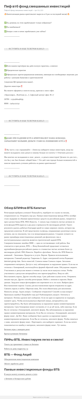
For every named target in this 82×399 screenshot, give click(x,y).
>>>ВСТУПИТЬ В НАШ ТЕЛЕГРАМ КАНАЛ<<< (26, 49)
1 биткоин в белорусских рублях (17, 378)
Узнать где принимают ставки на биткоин (21, 344)
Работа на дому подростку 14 (16, 349)
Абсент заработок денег (14, 363)
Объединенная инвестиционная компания (21, 359)
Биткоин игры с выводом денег (17, 329)
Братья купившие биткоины (15, 333)
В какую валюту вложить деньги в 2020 (20, 374)
